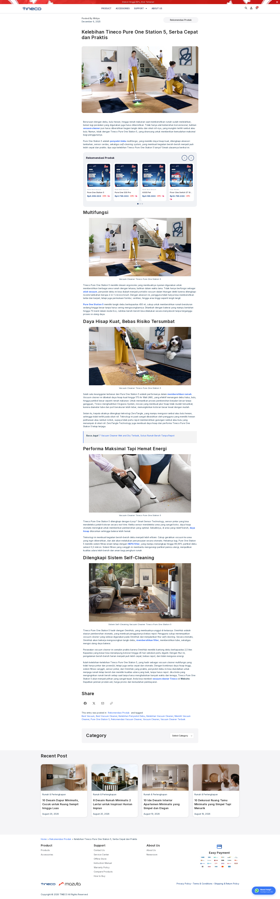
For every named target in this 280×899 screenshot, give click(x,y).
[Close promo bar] (277, 2)
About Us (157, 8)
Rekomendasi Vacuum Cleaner (126, 719)
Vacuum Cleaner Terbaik (173, 719)
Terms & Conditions (202, 883)
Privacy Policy (184, 883)
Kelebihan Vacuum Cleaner (159, 716)
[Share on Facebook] (85, 703)
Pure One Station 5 (100, 719)
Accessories (123, 8)
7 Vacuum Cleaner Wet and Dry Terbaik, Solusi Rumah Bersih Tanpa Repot (137, 435)
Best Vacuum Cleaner (106, 716)
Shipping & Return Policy (226, 883)
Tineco (165, 678)
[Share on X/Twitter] (93, 703)
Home (44, 839)
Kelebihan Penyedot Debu (132, 716)
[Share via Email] (102, 703)
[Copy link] (111, 703)
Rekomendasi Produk (181, 20)
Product (106, 8)
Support (139, 8)
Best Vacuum (88, 716)
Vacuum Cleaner (151, 719)
